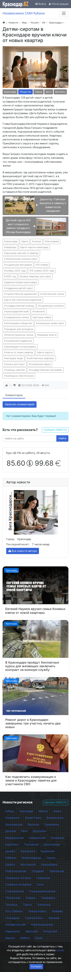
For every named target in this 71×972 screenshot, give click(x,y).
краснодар (12, 241)
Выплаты (60, 91)
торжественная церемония (21, 293)
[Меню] (63, 13)
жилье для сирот (15, 364)
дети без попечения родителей (23, 299)
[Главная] (4, 22)
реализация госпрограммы (21, 346)
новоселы (39, 311)
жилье (37, 241)
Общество (25, 91)
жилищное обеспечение (20, 375)
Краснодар (10, 91)
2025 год (11, 276)
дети (25, 241)
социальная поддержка (19, 340)
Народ (38, 91)
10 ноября (42, 264)
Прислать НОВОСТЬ (55, 802)
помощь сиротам (15, 369)
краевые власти (48, 334)
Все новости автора (24, 551)
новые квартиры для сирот (36, 276)
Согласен (36, 966)
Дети (49, 91)
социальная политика (52, 305)
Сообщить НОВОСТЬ (55, 429)
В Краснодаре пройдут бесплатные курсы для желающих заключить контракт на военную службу (32, 666)
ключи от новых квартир (19, 352)
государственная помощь (20, 305)
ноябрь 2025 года (16, 270)
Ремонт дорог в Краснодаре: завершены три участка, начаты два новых (32, 723)
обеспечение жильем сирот (22, 258)
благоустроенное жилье (19, 334)
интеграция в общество (19, 323)
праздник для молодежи (19, 329)
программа (52, 241)
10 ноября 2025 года (42, 270)
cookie (60, 950)
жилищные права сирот (51, 323)
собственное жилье (53, 293)
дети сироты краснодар (35, 247)
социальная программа (19, 264)
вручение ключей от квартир (22, 253)
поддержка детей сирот (19, 288)
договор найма (42, 317)
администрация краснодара (21, 282)
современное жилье (17, 317)
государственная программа (46, 369)
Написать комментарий (19, 404)
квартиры (11, 247)
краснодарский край (17, 311)
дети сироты (46, 352)
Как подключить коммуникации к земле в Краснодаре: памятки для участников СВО (31, 780)
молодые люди (14, 358)
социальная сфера (40, 364)
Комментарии (14, 395)
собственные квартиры (41, 358)
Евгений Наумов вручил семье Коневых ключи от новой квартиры (35, 610)
